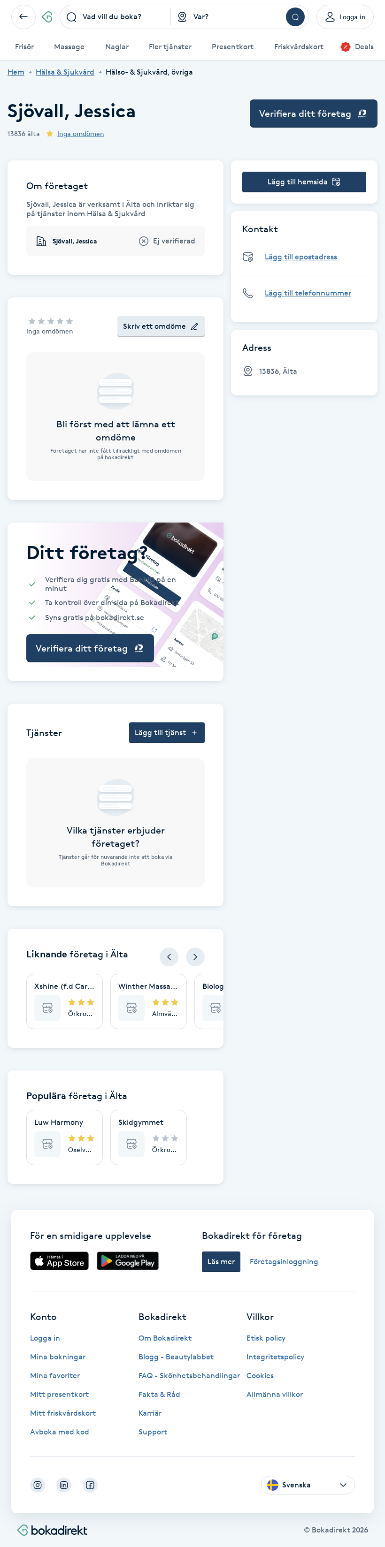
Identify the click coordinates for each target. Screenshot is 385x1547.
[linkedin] (63, 1485)
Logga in (45, 1338)
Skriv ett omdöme (154, 326)
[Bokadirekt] (46, 17)
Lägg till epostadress (301, 256)
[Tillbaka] (23, 17)
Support (153, 1431)
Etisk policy (265, 1338)
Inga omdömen (80, 133)
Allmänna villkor (274, 1394)
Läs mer (221, 1261)
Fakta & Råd (159, 1394)
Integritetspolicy (275, 1356)
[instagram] (37, 1485)
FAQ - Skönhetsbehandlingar (189, 1375)
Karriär (150, 1413)
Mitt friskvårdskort (63, 1413)
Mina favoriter (55, 1375)
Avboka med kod (59, 1431)
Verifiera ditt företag (305, 113)
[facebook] (90, 1485)
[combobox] (115, 17)
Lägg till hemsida (298, 181)
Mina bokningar (57, 1356)
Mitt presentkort (59, 1394)
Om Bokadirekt (165, 1338)
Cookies (260, 1375)
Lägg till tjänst (160, 732)
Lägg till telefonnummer (308, 292)
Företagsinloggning (284, 1261)
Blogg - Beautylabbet (176, 1356)
